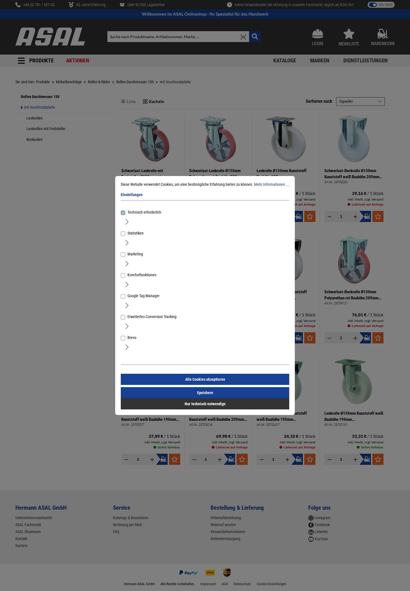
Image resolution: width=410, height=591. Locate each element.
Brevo (131, 337)
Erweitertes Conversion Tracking (152, 316)
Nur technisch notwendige (205, 404)
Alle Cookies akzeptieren (205, 379)
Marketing (135, 254)
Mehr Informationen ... (271, 184)
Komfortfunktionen (141, 275)
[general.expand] (127, 221)
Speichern (205, 392)
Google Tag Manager (143, 296)
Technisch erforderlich (144, 212)
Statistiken (135, 233)
